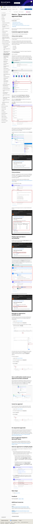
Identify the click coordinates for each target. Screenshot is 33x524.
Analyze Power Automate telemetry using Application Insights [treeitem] (6, 38)
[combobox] (5, 12)
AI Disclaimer (2, 522)
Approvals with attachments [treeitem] (6, 61)
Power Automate (19, 321)
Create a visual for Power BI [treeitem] (6, 95)
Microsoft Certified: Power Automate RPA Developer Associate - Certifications (20, 511)
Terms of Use (2, 523)
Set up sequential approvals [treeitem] (6, 64)
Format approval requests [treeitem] (6, 79)
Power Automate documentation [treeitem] (4, 15)
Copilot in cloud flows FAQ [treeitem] (5, 28)
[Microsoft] (1, 7)
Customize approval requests (16, 22)
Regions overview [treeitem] (4, 116)
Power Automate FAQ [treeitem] (4, 117)
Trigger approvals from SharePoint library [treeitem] (7, 52)
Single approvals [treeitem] (6, 59)
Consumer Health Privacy (24, 522)
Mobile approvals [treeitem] (6, 72)
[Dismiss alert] (31, 1)
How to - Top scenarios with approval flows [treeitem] (7, 54)
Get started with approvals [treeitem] (6, 47)
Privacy (18, 522)
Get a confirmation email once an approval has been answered (20, 25)
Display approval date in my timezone (17, 23)
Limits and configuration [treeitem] (5, 40)
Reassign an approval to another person (17, 24)
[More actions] (31, 12)
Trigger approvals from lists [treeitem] (7, 49)
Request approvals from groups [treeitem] (7, 75)
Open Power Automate (28, 9)
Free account (22, 9)
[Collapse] (10, 11)
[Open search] (29, 7)
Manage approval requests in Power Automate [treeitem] (6, 57)
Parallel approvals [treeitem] (6, 68)
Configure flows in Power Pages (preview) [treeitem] (6, 98)
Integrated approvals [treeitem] (6, 76)
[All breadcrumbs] (12, 12)
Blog (11, 522)
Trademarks (6, 523)
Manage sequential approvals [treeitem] (6, 66)
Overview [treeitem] (3, 21)
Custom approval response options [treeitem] (6, 81)
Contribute (15, 522)
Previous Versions (7, 522)
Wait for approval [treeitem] (6, 71)
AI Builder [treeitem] (3, 110)
